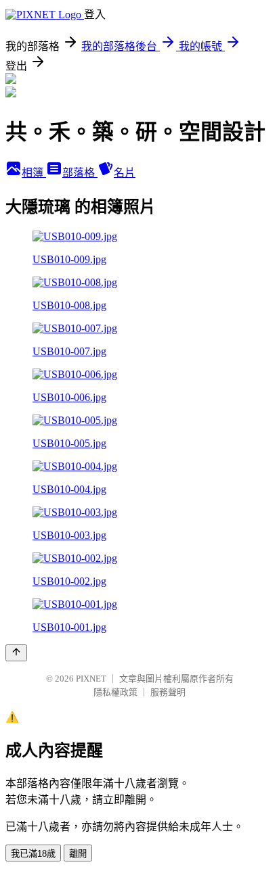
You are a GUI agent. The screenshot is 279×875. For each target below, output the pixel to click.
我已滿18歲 (33, 854)
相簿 (34, 173)
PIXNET (91, 678)
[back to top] (16, 652)
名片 (124, 173)
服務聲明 (168, 692)
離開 (78, 854)
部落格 (80, 173)
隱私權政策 (115, 692)
